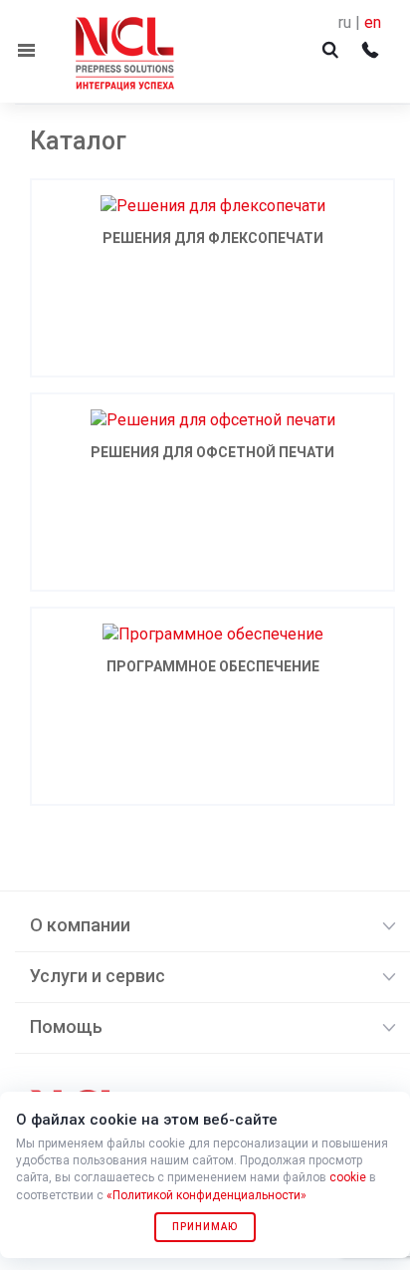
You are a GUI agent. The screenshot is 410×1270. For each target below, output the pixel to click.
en (372, 22)
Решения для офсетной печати (212, 452)
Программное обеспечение (212, 666)
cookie (347, 1177)
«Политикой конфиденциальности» (206, 1195)
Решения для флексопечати (212, 238)
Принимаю (205, 1226)
